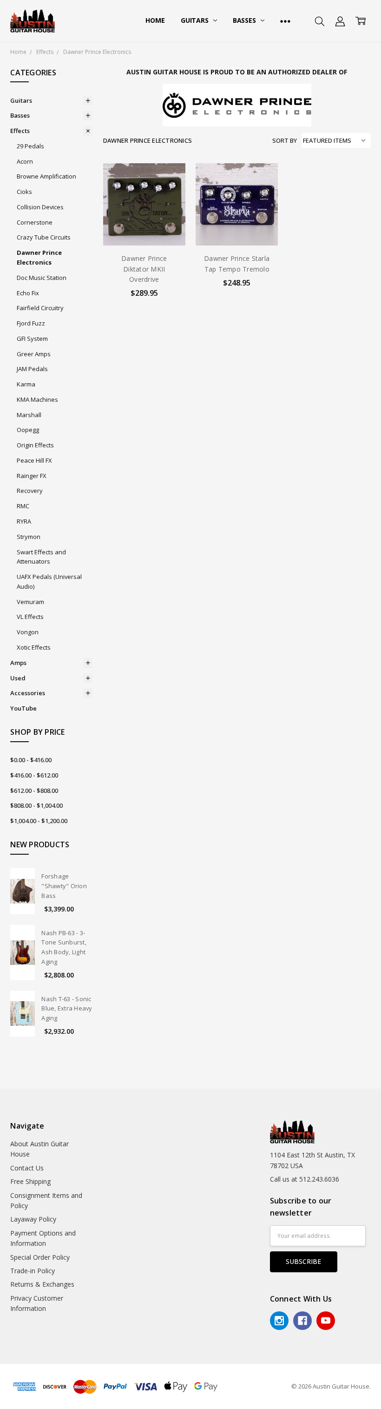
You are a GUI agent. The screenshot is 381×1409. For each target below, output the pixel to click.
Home (154, 20)
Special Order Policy (40, 1257)
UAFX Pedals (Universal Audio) (49, 581)
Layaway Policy (33, 1219)
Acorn (25, 161)
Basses (245, 20)
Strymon (28, 536)
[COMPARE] (169, 195)
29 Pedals (30, 146)
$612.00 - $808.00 (34, 790)
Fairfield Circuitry (40, 308)
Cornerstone (35, 222)
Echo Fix (28, 293)
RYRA (24, 521)
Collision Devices (40, 207)
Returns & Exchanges (42, 1284)
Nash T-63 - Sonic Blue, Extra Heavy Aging (66, 1009)
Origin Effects (35, 445)
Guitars (195, 20)
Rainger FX (31, 476)
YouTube (23, 708)
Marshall (29, 415)
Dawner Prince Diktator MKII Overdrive (144, 269)
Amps (18, 662)
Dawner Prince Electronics (39, 257)
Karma (26, 384)
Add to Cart (144, 205)
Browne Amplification (46, 176)
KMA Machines (37, 399)
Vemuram (30, 602)
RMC (23, 506)
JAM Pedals (32, 369)
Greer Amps (34, 354)
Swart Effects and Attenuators (41, 557)
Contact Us (27, 1167)
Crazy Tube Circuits (44, 237)
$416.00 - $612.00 (34, 775)
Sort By (284, 140)
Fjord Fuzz (31, 323)
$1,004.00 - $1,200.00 (38, 821)
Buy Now (144, 226)
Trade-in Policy (32, 1270)
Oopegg (28, 429)
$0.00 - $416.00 (31, 760)
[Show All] (285, 21)
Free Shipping (30, 1181)
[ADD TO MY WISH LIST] (169, 210)
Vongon (28, 632)
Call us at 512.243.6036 (304, 1179)
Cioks (24, 191)
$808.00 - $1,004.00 (36, 805)
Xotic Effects (34, 647)
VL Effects (30, 616)
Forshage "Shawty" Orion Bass (64, 886)
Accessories (27, 693)
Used (18, 678)
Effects (20, 130)
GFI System (32, 338)
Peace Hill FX (34, 460)
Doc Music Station (41, 277)
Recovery (30, 490)
